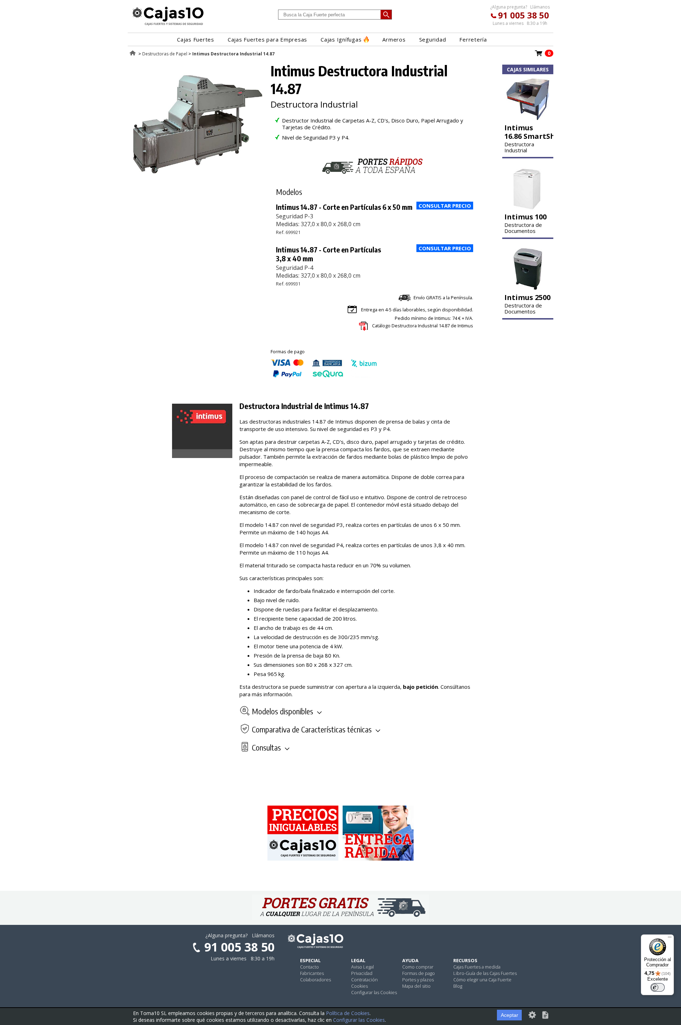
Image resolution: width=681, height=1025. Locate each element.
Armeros (393, 39)
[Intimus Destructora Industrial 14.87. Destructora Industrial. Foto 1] (197, 181)
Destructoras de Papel (164, 54)
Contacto (309, 967)
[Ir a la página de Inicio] (168, 25)
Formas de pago (418, 973)
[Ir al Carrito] (539, 55)
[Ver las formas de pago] (324, 376)
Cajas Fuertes (195, 39)
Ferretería (473, 39)
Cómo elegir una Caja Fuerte (482, 979)
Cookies (359, 986)
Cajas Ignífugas (341, 39)
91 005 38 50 (523, 15)
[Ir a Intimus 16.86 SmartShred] (527, 118)
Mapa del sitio (416, 986)
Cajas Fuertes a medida (476, 967)
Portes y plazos (418, 979)
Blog (457, 986)
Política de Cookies (348, 1013)
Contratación (364, 979)
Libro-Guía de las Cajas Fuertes (485, 973)
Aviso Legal (362, 967)
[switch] (657, 987)
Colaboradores (315, 979)
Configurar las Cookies (374, 992)
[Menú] (669, 938)
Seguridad (432, 39)
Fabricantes (312, 973)
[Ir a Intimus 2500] (527, 288)
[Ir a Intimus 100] (527, 207)
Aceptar (509, 1015)
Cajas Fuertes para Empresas (267, 39)
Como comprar (417, 967)
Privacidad (361, 973)
